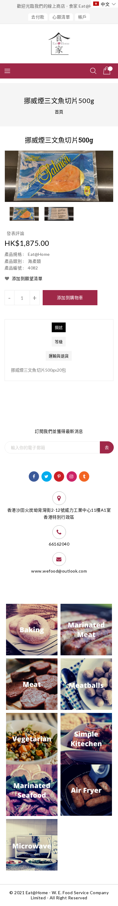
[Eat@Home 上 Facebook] (34, 476)
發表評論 (15, 233)
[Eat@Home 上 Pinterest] (59, 476)
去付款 (37, 16)
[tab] (59, 327)
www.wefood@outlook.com (59, 570)
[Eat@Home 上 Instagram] (72, 476)
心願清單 (61, 16)
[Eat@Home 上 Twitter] (46, 476)
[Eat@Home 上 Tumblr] (84, 476)
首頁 (59, 111)
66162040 (59, 544)
